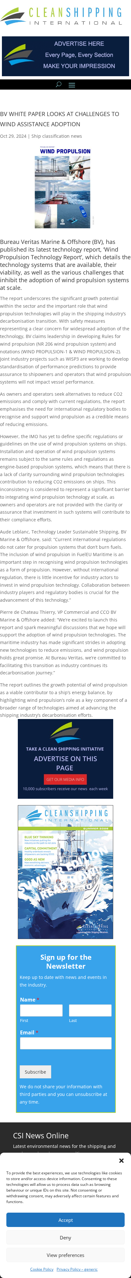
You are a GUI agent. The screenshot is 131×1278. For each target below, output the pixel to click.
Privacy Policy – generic (77, 1269)
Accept (66, 1220)
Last (73, 1020)
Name (29, 999)
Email (29, 1032)
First (24, 1020)
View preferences (65, 1255)
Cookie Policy (41, 1269)
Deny (65, 1237)
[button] (121, 1160)
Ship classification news (56, 136)
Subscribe (35, 1072)
